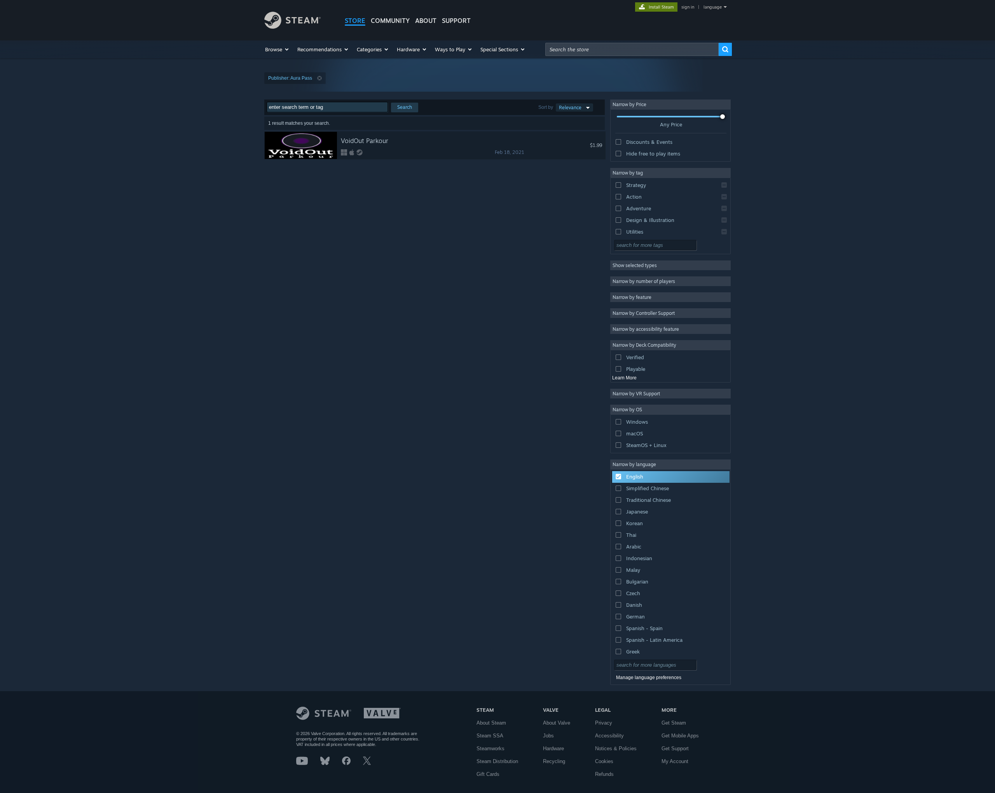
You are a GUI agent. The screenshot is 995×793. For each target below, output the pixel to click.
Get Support (675, 748)
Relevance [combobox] (570, 107)
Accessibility (609, 736)
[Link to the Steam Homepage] (292, 26)
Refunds (604, 774)
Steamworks (490, 748)
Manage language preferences (648, 677)
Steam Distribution (497, 761)
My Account (675, 761)
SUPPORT (456, 20)
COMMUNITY (390, 20)
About (425, 20)
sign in (687, 7)
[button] (277, 49)
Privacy (603, 723)
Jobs (548, 736)
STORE (355, 20)
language (712, 7)
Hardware (553, 748)
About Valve (556, 723)
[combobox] (632, 49)
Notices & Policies (616, 748)
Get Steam (674, 723)
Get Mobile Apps (680, 736)
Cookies (604, 761)
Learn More (624, 378)
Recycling (554, 761)
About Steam (491, 723)
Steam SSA (490, 736)
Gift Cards (488, 774)
